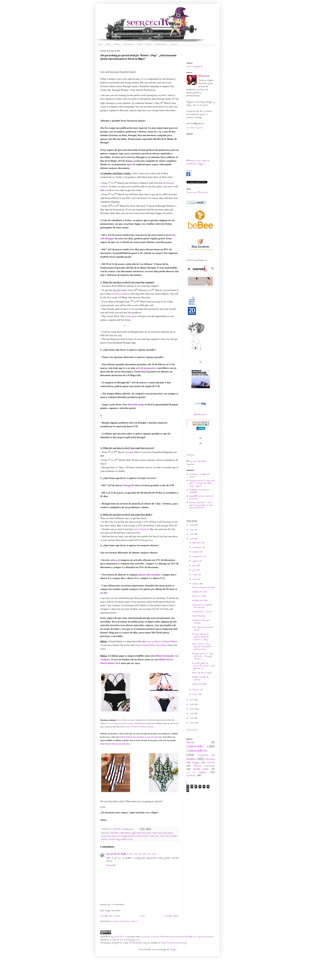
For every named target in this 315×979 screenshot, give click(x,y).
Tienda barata (142, 836)
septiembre (198, 556)
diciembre (197, 542)
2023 (192, 525)
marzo (196, 583)
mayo (195, 574)
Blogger (173, 949)
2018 (192, 538)
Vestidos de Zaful (200, 600)
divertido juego (136, 404)
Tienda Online (164, 836)
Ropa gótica (146, 832)
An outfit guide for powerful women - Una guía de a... (203, 666)
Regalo (195, 763)
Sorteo (211, 763)
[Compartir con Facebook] (148, 829)
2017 (192, 700)
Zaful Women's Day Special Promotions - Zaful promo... (202, 646)
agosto (196, 561)
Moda (139, 832)
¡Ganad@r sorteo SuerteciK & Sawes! (201, 497)
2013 (192, 718)
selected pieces (141, 529)
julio (195, 565)
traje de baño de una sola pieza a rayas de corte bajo (140, 737)
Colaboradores (125, 832)
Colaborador (114, 832)
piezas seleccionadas (149, 574)
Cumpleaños (203, 755)
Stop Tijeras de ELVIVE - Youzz (203, 629)
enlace (113, 560)
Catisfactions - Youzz (201, 611)
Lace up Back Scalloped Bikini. (162, 641)
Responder (111, 865)
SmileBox (190, 455)
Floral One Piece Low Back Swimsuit (139, 727)
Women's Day (113, 839)
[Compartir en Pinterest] (150, 829)
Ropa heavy (157, 832)
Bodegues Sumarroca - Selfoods (199, 491)
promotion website (120, 293)
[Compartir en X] (145, 829)
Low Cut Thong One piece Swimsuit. (120, 723)
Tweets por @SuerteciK (197, 192)
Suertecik (131, 836)
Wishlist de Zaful (199, 684)
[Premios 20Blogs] (191, 315)
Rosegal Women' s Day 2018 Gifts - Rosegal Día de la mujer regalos (201, 483)
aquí (128, 164)
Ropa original (168, 832)
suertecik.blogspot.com (130, 939)
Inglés (134, 832)
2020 (192, 529)
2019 (192, 534)
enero (195, 694)
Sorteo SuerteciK (204, 766)
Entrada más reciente (110, 916)
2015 (192, 709)
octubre (196, 552)
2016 (192, 704)
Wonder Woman (126, 839)
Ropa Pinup (106, 836)
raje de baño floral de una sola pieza (115, 744)
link (111, 521)
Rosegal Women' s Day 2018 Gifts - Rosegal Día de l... (202, 656)
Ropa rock (116, 836)
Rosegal (129, 452)
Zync (188, 772)
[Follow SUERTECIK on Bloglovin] (196, 349)
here (166, 106)
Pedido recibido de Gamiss (200, 678)
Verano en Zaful (199, 596)
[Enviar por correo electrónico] (141, 829)
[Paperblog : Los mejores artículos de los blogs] (201, 405)
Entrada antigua (171, 916)
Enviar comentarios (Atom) (125, 921)
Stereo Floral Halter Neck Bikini (151, 645)
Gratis (190, 759)
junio (195, 570)
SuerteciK (117, 829)
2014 (192, 713)
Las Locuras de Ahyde (116, 854)
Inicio (142, 916)
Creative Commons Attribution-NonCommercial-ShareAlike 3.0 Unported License (178, 936)
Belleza (190, 743)
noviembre (197, 547)
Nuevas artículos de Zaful (203, 587)
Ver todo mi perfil (194, 127)
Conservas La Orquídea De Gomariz (202, 606)
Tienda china (153, 836)
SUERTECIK (119, 936)
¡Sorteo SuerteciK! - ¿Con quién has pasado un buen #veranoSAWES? (201, 505)
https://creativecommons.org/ (174, 942)
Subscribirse (191, 730)
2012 (192, 722)
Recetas (210, 759)
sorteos (190, 776)
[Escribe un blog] (143, 829)
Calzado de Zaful (199, 591)
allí (105, 592)
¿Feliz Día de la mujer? (202, 672)
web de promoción (145, 368)
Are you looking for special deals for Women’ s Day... (200, 637)
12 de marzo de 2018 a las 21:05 (141, 854)
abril (195, 579)
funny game (131, 316)
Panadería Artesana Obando (201, 622)
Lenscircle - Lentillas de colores (199, 476)
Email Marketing (198, 616)
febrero (196, 689)
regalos (202, 772)
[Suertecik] (188, 175)
